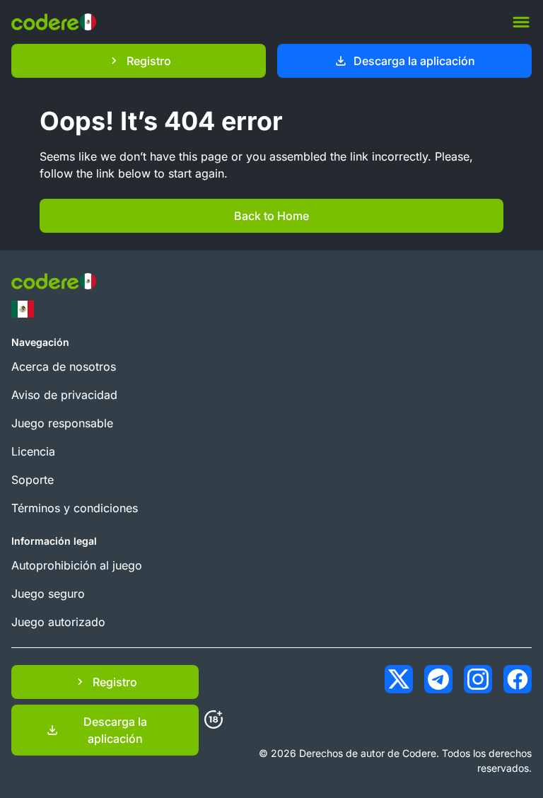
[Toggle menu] (521, 22)
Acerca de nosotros (63, 366)
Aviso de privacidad (64, 395)
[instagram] (478, 679)
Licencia (33, 451)
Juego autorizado (58, 622)
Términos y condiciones (74, 508)
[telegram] (438, 679)
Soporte (32, 480)
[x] (399, 679)
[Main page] (53, 21)
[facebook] (517, 679)
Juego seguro (48, 593)
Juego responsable (62, 423)
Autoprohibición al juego (76, 565)
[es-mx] (22, 309)
